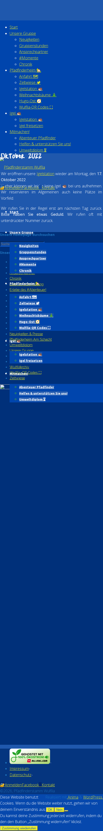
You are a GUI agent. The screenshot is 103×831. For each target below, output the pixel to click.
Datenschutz (20, 774)
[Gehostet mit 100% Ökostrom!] (30, 762)
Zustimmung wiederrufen (19, 828)
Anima (72, 797)
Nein (59, 810)
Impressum (19, 768)
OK (50, 810)
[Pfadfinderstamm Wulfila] (22, 167)
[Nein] (66, 811)
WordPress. (93, 797)
